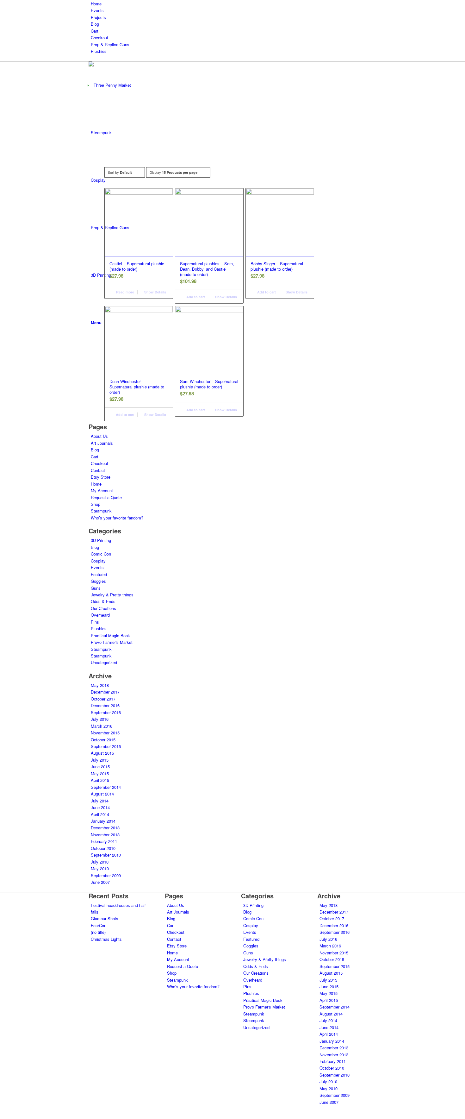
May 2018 (100, 685)
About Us (99, 436)
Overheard (100, 615)
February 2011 (104, 841)
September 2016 (106, 712)
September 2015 (106, 746)
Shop (95, 504)
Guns (96, 588)
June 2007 (100, 882)
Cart (94, 31)
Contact (98, 470)
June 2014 (100, 807)
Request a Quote (106, 497)
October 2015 (103, 740)
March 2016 (101, 726)
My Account (102, 490)
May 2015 (100, 773)
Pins (95, 622)
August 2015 (102, 753)
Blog (95, 24)
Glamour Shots (104, 918)
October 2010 (103, 848)
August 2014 (102, 794)
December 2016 (105, 705)
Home (96, 4)
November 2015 (105, 733)
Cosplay (98, 561)
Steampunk (101, 511)
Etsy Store (100, 477)
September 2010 (106, 855)
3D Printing (101, 540)
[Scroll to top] (1, 1115)
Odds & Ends (103, 601)
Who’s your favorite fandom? (117, 518)
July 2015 (99, 760)
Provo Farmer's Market (112, 642)
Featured (99, 574)
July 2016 (99, 719)
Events (97, 10)
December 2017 (105, 692)
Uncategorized (104, 662)
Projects (98, 17)
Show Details (154, 292)
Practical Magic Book (110, 635)
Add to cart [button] (195, 296)
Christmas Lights (106, 939)
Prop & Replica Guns (110, 44)
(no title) (98, 932)
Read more (124, 292)
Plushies (99, 51)
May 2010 (100, 868)
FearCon (98, 925)
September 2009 (106, 875)
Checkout (99, 38)
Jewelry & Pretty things (112, 595)
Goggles (98, 581)
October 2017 (103, 699)
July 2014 (99, 801)
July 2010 (99, 862)
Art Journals (102, 443)
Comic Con (101, 554)
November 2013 (105, 835)
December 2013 (105, 828)
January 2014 (103, 821)
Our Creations (103, 608)
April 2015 (100, 780)
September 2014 (106, 787)
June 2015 (100, 767)
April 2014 (100, 814)
